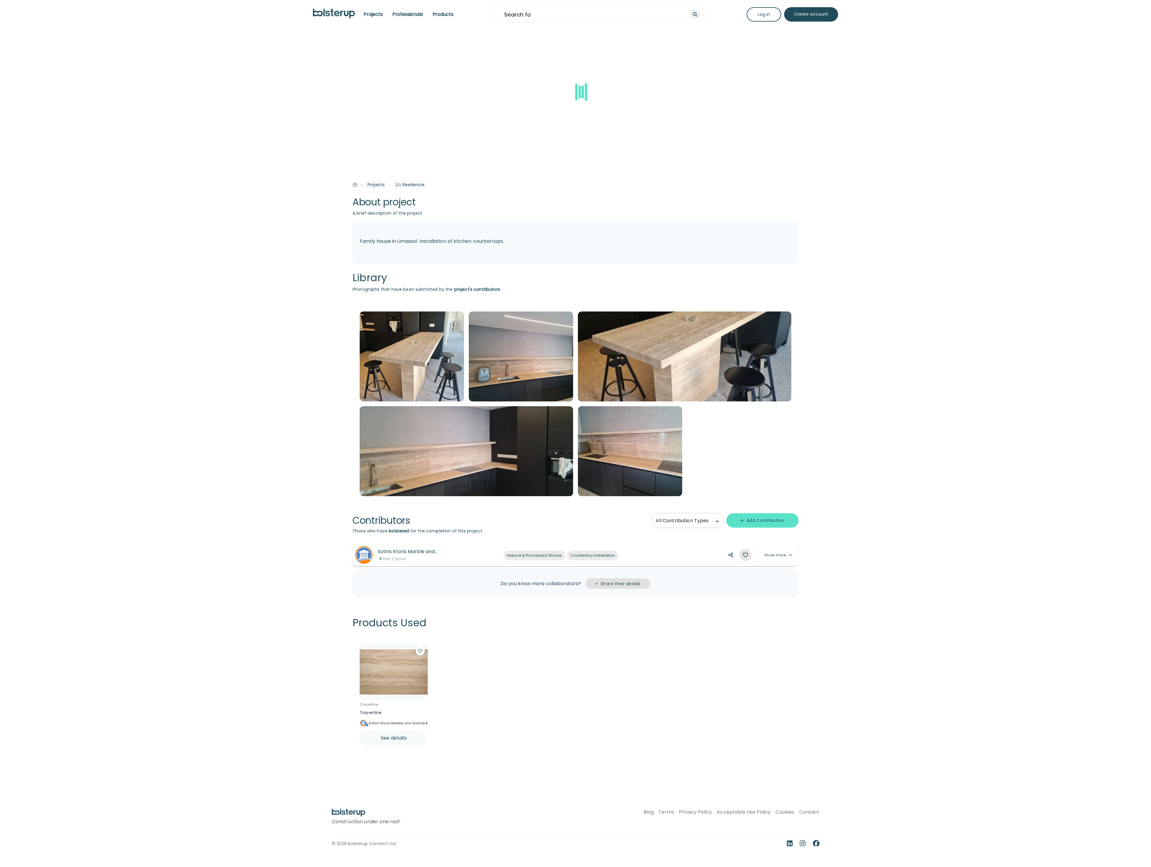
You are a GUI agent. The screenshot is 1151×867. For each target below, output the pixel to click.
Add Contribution (765, 520)
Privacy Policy (695, 812)
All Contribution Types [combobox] (682, 520)
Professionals (407, 14)
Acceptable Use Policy (744, 812)
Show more (775, 555)
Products (443, 14)
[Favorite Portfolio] (745, 554)
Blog (649, 812)
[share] (730, 555)
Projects (373, 14)
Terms (666, 812)
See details (394, 737)
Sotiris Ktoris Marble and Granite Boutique (404, 723)
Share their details (621, 584)
